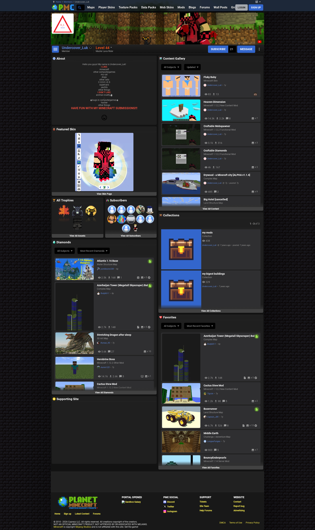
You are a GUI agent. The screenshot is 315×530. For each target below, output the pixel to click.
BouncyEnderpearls (215, 457)
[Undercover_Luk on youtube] (259, 41)
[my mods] (181, 249)
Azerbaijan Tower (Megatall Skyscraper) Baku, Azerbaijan (123, 285)
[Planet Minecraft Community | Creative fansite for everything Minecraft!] (77, 502)
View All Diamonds (104, 392)
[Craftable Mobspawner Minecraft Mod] (182, 134)
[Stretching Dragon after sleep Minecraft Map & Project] (75, 343)
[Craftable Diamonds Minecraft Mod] (182, 159)
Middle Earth (211, 433)
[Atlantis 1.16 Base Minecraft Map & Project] (75, 269)
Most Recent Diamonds (92, 251)
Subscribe (218, 49)
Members (68, 2)
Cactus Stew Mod (107, 384)
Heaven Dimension (214, 101)
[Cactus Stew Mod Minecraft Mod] (182, 393)
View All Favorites (210, 467)
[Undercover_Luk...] (79, 7)
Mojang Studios (83, 527)
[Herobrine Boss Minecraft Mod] (75, 368)
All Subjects (170, 67)
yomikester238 (107, 269)
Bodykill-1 (105, 293)
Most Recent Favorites (198, 326)
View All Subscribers (131, 236)
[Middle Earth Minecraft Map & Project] (182, 441)
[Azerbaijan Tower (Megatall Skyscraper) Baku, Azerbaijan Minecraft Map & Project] (75, 306)
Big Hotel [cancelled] (216, 199)
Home (58, 2)
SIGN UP (256, 7)
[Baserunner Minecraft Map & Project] (182, 417)
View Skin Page (104, 194)
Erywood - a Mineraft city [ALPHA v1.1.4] (227, 175)
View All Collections (211, 311)
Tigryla (210, 393)
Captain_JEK (213, 417)
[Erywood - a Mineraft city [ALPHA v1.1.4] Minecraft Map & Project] (182, 183)
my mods (207, 232)
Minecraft (58, 527)
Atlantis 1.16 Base (107, 260)
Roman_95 (105, 343)
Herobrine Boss (106, 359)
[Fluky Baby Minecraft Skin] (182, 86)
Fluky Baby (210, 77)
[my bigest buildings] (181, 290)
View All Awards (77, 236)
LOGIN (241, 7)
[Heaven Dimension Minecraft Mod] (182, 110)
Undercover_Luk (214, 85)
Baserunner (210, 408)
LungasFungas (213, 441)
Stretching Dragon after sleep (114, 334)
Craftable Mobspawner (217, 126)
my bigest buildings (213, 273)
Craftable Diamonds (215, 150)
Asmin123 (105, 367)
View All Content (211, 209)
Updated (191, 67)
